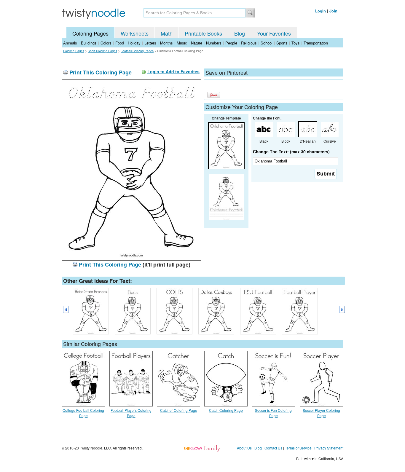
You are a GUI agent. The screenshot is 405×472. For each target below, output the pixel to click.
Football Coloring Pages (137, 51)
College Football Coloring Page (83, 413)
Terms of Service (298, 447)
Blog (239, 33)
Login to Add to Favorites (173, 71)
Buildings (89, 43)
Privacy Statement (328, 447)
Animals (70, 43)
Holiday (134, 43)
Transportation (316, 43)
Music (182, 43)
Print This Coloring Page (100, 72)
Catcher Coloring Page (178, 410)
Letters (150, 43)
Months (166, 43)
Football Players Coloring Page (131, 413)
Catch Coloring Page (226, 410)
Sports (282, 43)
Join (333, 11)
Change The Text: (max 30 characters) (291, 151)
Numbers (213, 43)
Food (119, 43)
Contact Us (273, 447)
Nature (196, 43)
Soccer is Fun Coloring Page (273, 413)
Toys (295, 43)
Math (167, 33)
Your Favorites (274, 33)
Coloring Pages (90, 33)
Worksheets (135, 33)
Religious (249, 43)
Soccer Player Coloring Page (321, 413)
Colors (106, 43)
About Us (244, 447)
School (266, 43)
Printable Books (203, 33)
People (231, 43)
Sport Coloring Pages (102, 51)
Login (320, 11)
